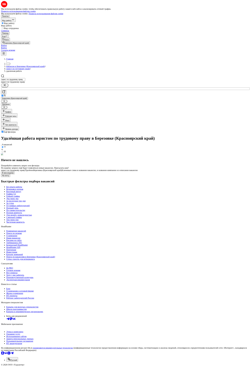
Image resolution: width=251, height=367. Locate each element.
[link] (5, 39)
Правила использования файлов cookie (46, 14)
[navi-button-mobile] (3, 53)
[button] (4, 45)
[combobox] (13, 79)
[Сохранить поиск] (3, 92)
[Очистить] (4, 85)
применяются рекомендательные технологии (53, 348)
